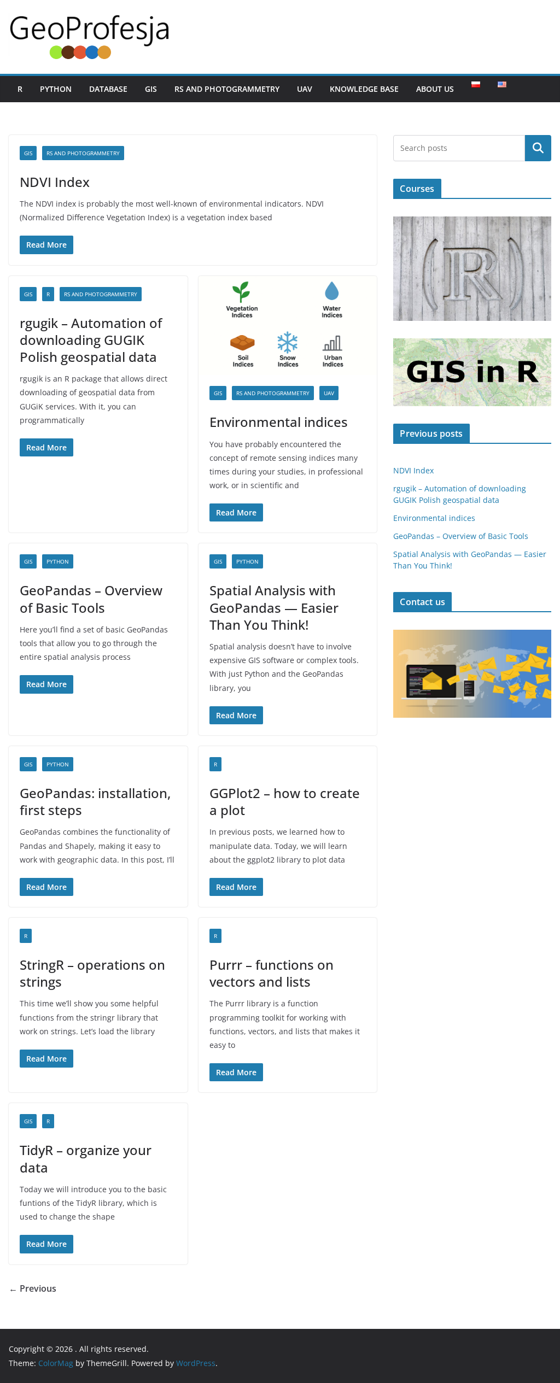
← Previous (32, 1288)
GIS (151, 89)
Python (56, 89)
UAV (304, 89)
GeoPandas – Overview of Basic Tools (91, 598)
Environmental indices (278, 422)
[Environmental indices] (288, 326)
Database (108, 89)
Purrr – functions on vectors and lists (271, 973)
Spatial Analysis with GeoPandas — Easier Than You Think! (274, 607)
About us (435, 89)
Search (538, 148)
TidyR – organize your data (85, 1158)
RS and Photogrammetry (226, 89)
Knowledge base (364, 89)
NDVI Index (55, 182)
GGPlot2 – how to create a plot (284, 801)
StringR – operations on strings (92, 973)
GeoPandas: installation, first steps (95, 801)
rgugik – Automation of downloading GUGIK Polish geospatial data (91, 340)
